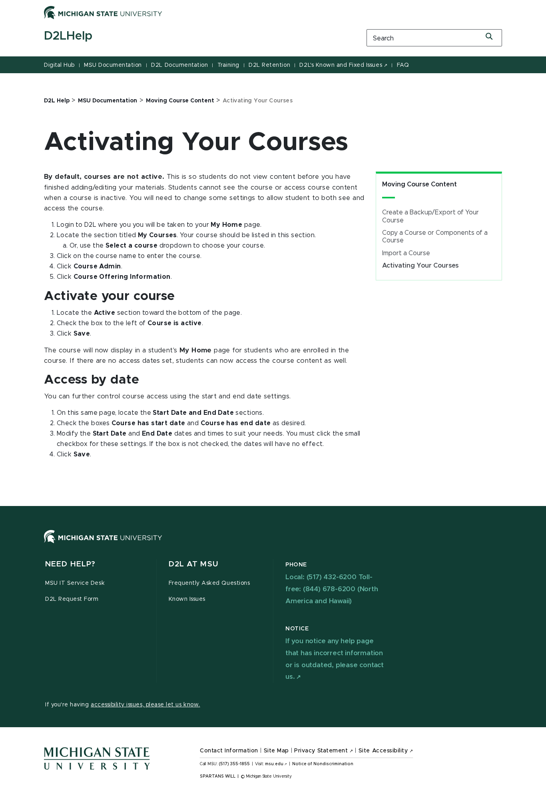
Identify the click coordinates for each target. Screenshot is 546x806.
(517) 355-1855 (234, 764)
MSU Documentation (113, 65)
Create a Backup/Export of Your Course (430, 216)
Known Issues (187, 599)
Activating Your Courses (420, 265)
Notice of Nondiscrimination (322, 764)
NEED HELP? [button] (70, 564)
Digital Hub (59, 65)
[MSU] (273, 544)
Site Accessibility (383, 751)
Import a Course (406, 253)
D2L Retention (269, 65)
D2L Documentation (179, 65)
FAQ (403, 65)
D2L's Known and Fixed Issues (340, 65)
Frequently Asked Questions (209, 583)
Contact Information (229, 751)
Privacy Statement (321, 751)
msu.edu (274, 764)
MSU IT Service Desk (75, 583)
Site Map (276, 751)
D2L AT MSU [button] (193, 564)
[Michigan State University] (103, 12)
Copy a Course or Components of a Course (435, 237)
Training (228, 65)
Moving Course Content (419, 184)
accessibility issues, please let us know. (145, 705)
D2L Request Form (71, 599)
